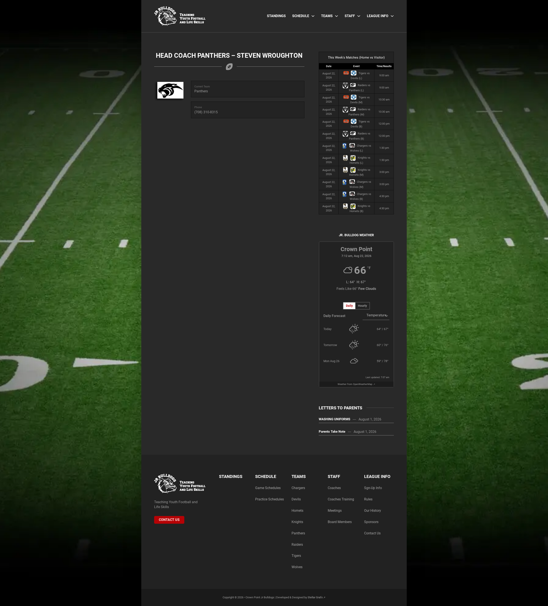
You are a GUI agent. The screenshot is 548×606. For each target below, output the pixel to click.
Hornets (297, 511)
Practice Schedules (269, 499)
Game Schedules (268, 488)
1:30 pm (384, 147)
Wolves (297, 567)
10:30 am (384, 99)
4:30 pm (384, 196)
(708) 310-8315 (206, 112)
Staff (350, 16)
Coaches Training (341, 499)
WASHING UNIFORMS (334, 419)
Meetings (335, 511)
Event (356, 66)
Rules (368, 499)
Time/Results (384, 66)
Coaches (334, 488)
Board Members (340, 522)
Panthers (298, 533)
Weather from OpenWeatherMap (355, 384)
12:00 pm (384, 123)
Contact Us (169, 520)
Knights (297, 522)
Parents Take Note (332, 431)
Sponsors (371, 522)
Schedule (300, 16)
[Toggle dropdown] (313, 16)
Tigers (296, 556)
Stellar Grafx (315, 597)
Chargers (298, 488)
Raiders (297, 545)
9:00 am (384, 75)
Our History (372, 511)
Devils (296, 499)
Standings (276, 16)
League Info (377, 16)
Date (328, 66)
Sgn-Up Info (373, 488)
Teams (327, 16)
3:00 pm (384, 172)
